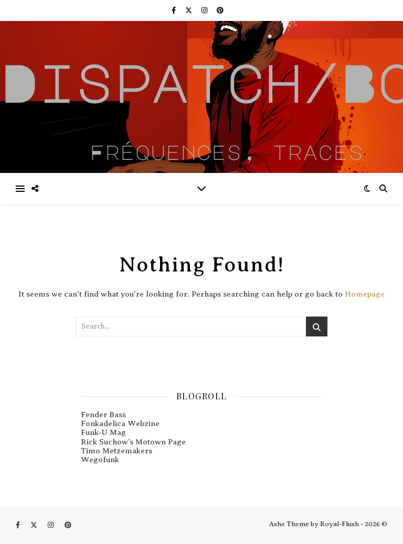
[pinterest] (220, 10)
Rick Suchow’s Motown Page (133, 442)
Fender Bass (103, 414)
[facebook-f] (174, 10)
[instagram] (205, 10)
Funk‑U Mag (103, 432)
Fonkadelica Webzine (120, 423)
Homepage (365, 294)
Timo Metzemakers (116, 451)
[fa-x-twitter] (189, 10)
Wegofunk (100, 459)
